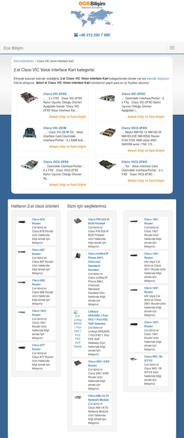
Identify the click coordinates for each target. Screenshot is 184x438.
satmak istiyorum (158, 78)
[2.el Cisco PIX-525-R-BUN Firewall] (77, 220)
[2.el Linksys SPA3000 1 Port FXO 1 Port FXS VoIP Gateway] (78, 329)
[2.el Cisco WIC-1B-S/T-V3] (134, 358)
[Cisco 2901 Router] (134, 289)
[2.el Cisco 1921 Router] (134, 221)
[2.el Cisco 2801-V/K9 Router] (77, 362)
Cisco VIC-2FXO (133, 93)
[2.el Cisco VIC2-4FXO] (107, 132)
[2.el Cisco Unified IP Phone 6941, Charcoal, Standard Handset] (77, 255)
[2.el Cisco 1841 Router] (21, 311)
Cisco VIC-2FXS (55, 93)
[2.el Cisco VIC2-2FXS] (29, 164)
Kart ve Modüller (24, 61)
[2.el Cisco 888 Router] (21, 282)
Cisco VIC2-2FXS (55, 161)
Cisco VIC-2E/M (54, 128)
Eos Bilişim (13, 48)
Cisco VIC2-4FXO (134, 128)
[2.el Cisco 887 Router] (21, 251)
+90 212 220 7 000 (94, 34)
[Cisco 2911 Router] (134, 255)
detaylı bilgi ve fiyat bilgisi (67, 117)
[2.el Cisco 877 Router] (22, 347)
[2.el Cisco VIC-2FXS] (29, 97)
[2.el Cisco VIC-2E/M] (29, 132)
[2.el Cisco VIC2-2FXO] (107, 165)
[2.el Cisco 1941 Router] (134, 323)
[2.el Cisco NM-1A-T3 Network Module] (77, 397)
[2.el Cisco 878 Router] (22, 221)
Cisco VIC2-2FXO (134, 161)
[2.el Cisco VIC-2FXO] (107, 98)
